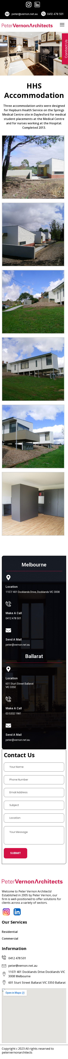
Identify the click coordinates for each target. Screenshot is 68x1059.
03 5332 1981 (13, 713)
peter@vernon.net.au (24, 14)
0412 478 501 (55, 14)
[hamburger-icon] (62, 25)
